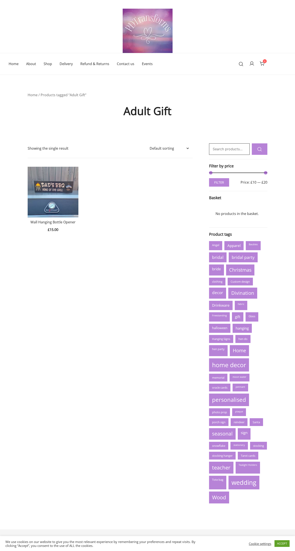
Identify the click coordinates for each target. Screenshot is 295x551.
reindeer (239, 422)
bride (216, 268)
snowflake (218, 446)
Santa (256, 422)
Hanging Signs (221, 339)
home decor (229, 365)
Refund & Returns (94, 63)
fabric (241, 304)
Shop (48, 63)
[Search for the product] (259, 149)
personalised (229, 400)
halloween (219, 327)
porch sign (218, 422)
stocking (258, 446)
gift (237, 316)
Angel (215, 245)
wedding (244, 482)
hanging (242, 328)
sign (244, 432)
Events (147, 63)
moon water (239, 376)
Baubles (253, 244)
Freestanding (219, 315)
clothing (217, 282)
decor (217, 292)
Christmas (240, 270)
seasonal (222, 433)
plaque (239, 411)
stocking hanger (222, 456)
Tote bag (217, 480)
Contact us (125, 63)
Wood (219, 497)
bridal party (243, 257)
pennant (240, 386)
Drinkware (221, 305)
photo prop (219, 412)
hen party (218, 349)
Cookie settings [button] (260, 544)
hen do (242, 339)
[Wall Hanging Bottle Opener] (53, 192)
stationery (239, 445)
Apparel (234, 245)
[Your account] (251, 64)
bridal (218, 257)
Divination (242, 293)
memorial (218, 378)
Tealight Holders (248, 464)
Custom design (240, 282)
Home (14, 63)
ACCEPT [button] (282, 543)
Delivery (66, 63)
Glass (252, 316)
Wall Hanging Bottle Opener (53, 222)
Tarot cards (248, 456)
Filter (219, 182)
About (31, 63)
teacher (221, 467)
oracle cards (219, 387)
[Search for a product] (241, 64)
